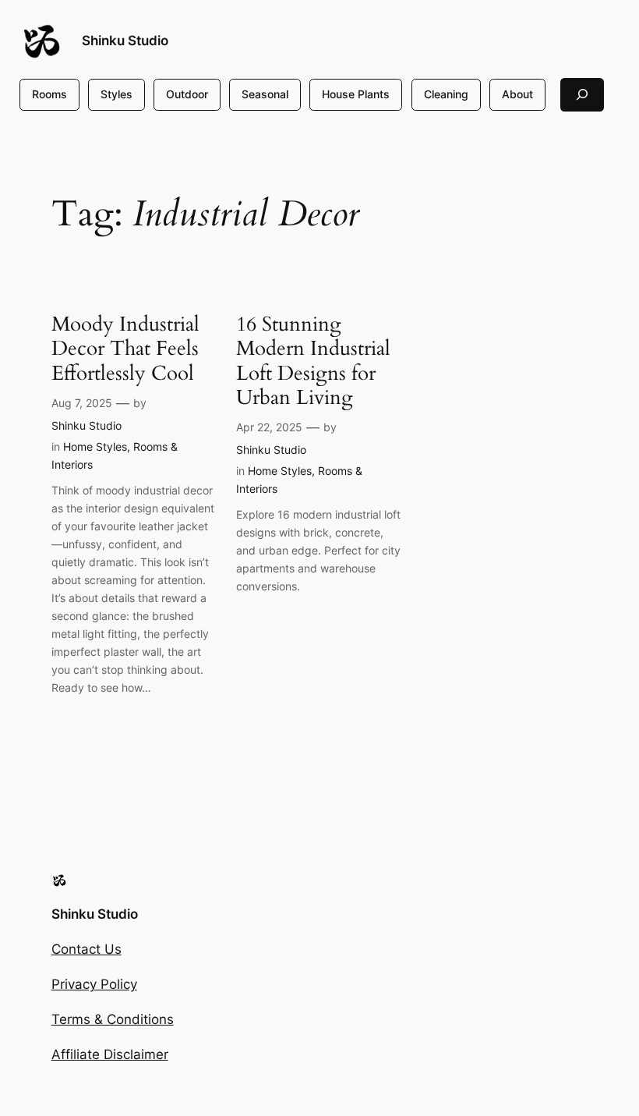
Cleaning (446, 94)
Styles (116, 94)
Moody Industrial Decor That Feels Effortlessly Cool (125, 348)
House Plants (356, 94)
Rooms (49, 94)
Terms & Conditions (112, 1019)
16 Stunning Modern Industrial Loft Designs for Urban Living (313, 360)
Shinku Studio (125, 40)
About (517, 94)
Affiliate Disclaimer (109, 1054)
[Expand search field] (582, 95)
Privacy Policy (94, 984)
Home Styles (95, 446)
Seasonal (265, 94)
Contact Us (86, 949)
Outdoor (187, 94)
